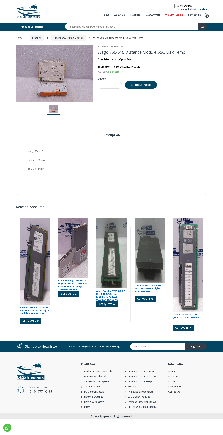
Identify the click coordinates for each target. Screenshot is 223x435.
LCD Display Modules (138, 396)
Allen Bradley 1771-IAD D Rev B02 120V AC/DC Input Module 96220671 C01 (34, 310)
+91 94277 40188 (40, 391)
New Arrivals (152, 14)
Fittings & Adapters (93, 401)
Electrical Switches (92, 396)
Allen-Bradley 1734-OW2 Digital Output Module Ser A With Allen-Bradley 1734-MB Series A (73, 285)
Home (105, 14)
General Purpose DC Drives (141, 376)
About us (119, 14)
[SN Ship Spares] (28, 11)
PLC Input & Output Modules (68, 37)
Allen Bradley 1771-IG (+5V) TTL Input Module (186, 316)
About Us (173, 376)
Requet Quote (143, 84)
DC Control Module (93, 391)
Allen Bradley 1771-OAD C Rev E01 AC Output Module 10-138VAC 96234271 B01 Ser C (110, 295)
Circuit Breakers (91, 386)
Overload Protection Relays (141, 401)
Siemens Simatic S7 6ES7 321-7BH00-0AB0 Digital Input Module (149, 288)
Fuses (86, 406)
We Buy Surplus (174, 14)
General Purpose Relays (139, 381)
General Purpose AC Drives (141, 371)
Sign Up (195, 346)
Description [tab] (111, 135)
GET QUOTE (29, 320)
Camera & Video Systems (96, 381)
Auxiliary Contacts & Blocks (97, 371)
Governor (131, 386)
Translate (202, 9)
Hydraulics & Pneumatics (139, 391)
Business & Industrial (94, 376)
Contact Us (194, 14)
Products (135, 14)
